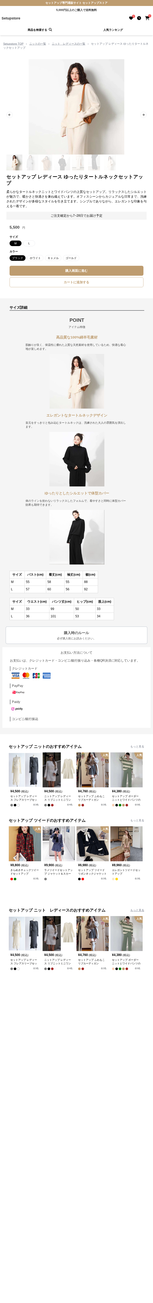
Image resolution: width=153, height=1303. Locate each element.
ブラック (17, 258)
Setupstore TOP (13, 43)
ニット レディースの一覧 (68, 43)
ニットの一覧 (37, 43)
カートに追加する (76, 282)
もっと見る (137, 746)
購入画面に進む (76, 270)
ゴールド (71, 258)
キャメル (53, 258)
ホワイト (35, 258)
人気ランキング (113, 29)
